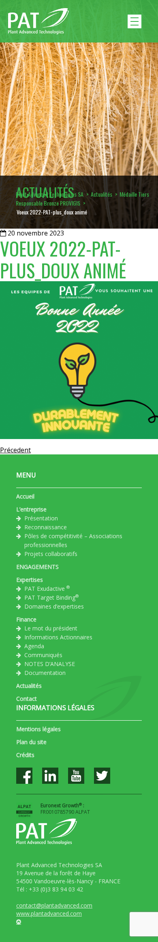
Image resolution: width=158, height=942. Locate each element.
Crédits (25, 755)
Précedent (15, 450)
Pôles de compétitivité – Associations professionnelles (73, 540)
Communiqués (43, 655)
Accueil (25, 496)
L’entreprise (31, 509)
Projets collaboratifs (50, 554)
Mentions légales (38, 729)
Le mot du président (50, 628)
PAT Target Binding (51, 597)
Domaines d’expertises (54, 606)
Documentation (45, 673)
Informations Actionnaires (58, 637)
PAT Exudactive (47, 588)
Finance (26, 619)
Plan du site (31, 742)
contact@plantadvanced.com (54, 905)
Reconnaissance (45, 527)
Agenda (34, 646)
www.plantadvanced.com (49, 913)
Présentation (41, 518)
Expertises (29, 579)
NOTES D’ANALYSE (49, 664)
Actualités (29, 686)
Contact (26, 698)
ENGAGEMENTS (37, 567)
